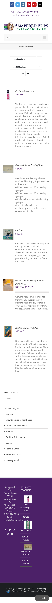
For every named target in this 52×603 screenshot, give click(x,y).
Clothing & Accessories (16, 437)
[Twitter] (10, 530)
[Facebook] (6, 530)
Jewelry (9, 443)
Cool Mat (19, 230)
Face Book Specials (14, 454)
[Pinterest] (8, 534)
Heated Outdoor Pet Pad (26, 327)
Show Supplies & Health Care (19, 419)
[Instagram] (14, 530)
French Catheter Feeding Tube (29, 165)
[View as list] (28, 73)
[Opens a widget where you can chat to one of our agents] (42, 598)
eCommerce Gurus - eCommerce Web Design (28, 591)
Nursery (9, 414)
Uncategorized (12, 460)
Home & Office (12, 448)
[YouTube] (12, 534)
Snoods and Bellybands (16, 425)
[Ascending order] (39, 59)
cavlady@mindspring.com (26, 15)
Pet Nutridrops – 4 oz (25, 91)
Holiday (9, 431)
